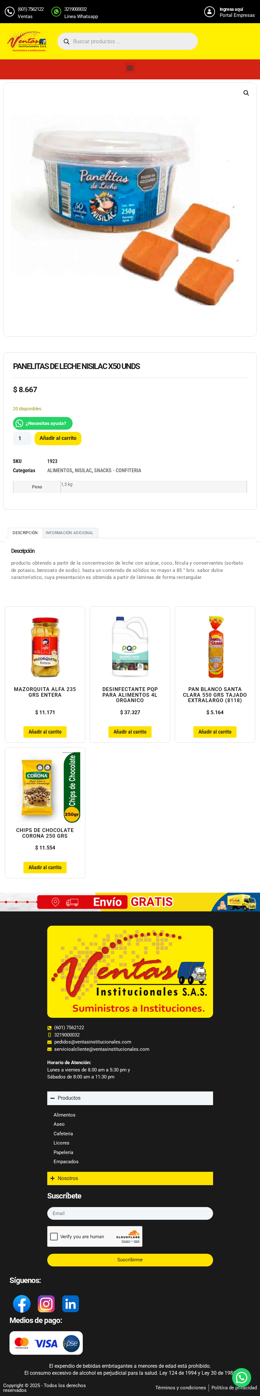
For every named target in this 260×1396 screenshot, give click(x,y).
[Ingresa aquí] (209, 11)
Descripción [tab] (25, 533)
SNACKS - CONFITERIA (117, 470)
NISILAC (83, 470)
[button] (130, 68)
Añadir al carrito (58, 438)
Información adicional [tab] (69, 533)
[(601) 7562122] (10, 12)
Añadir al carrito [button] (45, 732)
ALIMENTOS (59, 470)
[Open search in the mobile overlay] (127, 41)
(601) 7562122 (30, 9)
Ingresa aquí (231, 9)
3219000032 (75, 9)
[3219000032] (56, 12)
